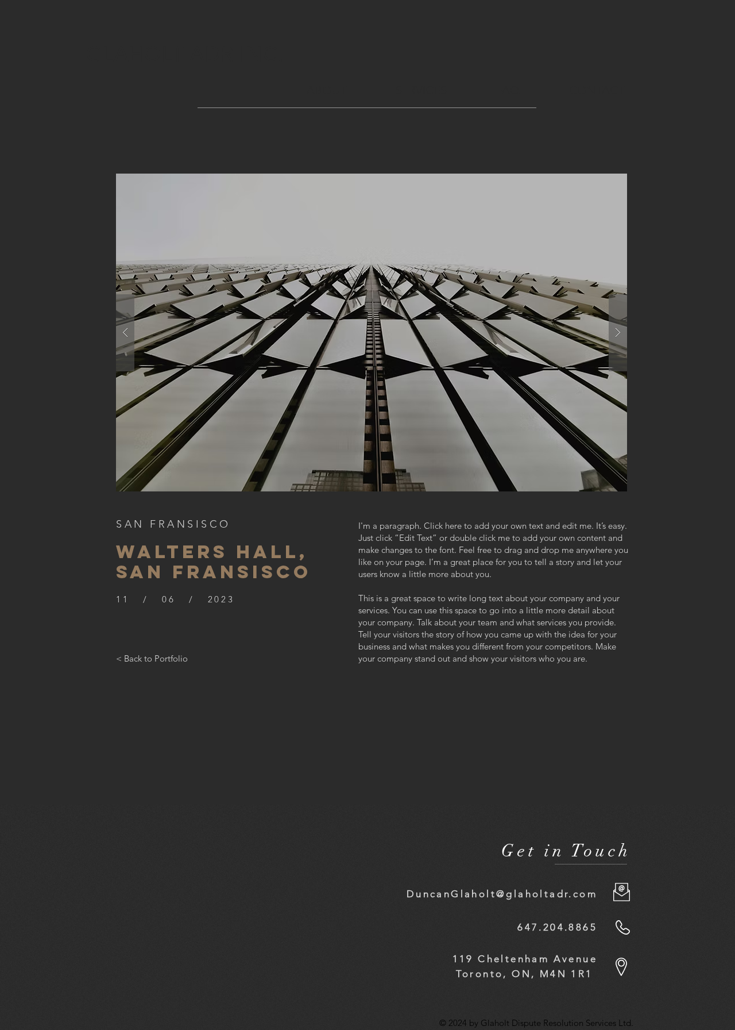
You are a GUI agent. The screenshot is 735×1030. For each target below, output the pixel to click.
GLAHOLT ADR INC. (188, 53)
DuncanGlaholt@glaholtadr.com (502, 894)
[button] (371, 332)
